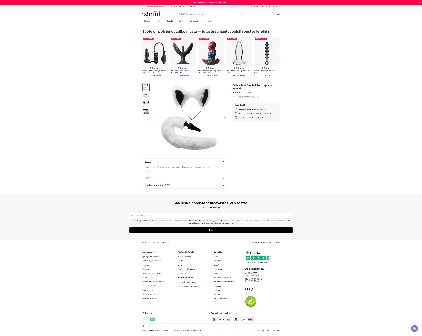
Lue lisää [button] (148, 171)
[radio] (150, 68)
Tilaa (211, 230)
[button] (419, 2)
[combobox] (208, 14)
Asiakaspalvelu (258, 6)
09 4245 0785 (273, 6)
